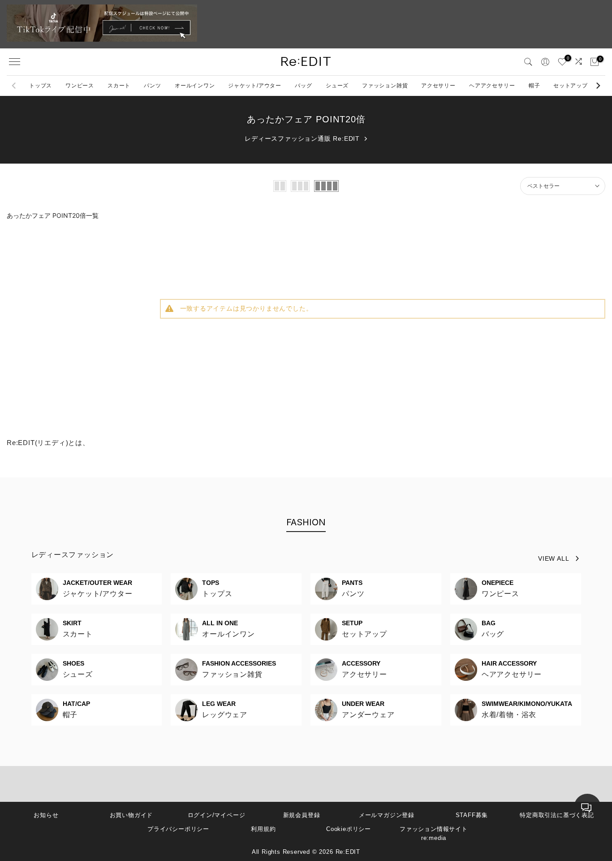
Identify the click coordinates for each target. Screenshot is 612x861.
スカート (119, 85)
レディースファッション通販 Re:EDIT (302, 138)
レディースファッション (72, 554)
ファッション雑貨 (385, 85)
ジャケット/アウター (254, 85)
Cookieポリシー (348, 829)
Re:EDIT (348, 851)
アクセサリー (438, 85)
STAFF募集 (472, 815)
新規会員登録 (301, 815)
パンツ (152, 85)
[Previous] (14, 86)
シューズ (337, 85)
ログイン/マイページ (217, 815)
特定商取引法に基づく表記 (557, 815)
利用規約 (263, 829)
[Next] (597, 86)
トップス (40, 85)
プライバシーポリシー (178, 829)
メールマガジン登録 (386, 815)
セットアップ (570, 85)
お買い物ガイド (131, 815)
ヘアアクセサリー (492, 85)
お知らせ (46, 815)
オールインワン (195, 85)
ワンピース (79, 85)
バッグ (303, 85)
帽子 (534, 85)
